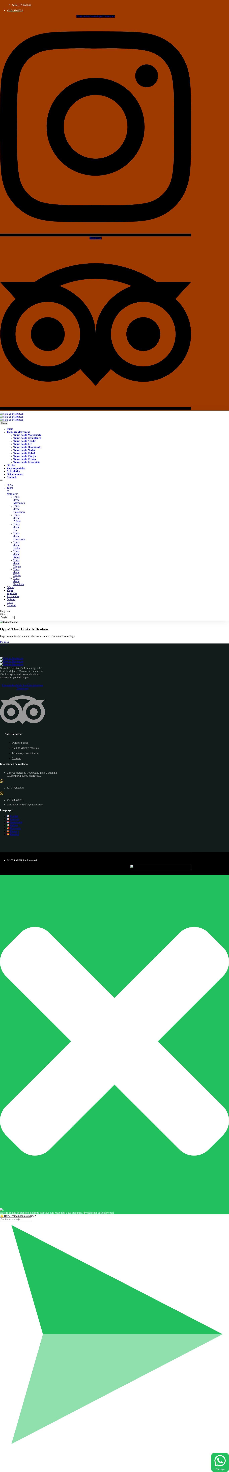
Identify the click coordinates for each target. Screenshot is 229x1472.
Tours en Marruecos (18, 431)
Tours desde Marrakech (27, 435)
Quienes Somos (20, 742)
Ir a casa (4, 641)
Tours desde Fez (22, 444)
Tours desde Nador (24, 450)
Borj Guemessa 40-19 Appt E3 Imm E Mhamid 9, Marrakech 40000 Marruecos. (32, 774)
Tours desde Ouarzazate (27, 447)
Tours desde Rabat (24, 453)
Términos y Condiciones (25, 753)
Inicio (10, 428)
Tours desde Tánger (24, 456)
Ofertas (11, 465)
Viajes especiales (16, 468)
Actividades (13, 471)
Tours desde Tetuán (24, 459)
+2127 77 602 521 (21, 4)
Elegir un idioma (5, 613)
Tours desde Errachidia (26, 462)
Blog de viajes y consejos (25, 747)
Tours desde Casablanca (27, 438)
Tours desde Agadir (24, 441)
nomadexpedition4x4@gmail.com (25, 804)
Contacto (12, 477)
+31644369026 (15, 10)
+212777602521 (15, 787)
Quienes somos (15, 474)
